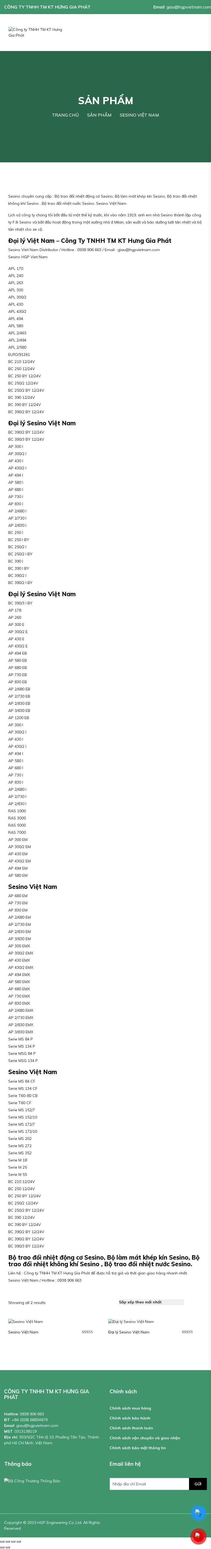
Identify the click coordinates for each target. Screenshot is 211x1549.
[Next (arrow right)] (7, 1547)
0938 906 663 (32, 1413)
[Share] (7, 1541)
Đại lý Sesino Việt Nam (128, 1332)
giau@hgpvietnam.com (188, 7)
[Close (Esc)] (2, 1541)
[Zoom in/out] (18, 1541)
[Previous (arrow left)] (2, 1547)
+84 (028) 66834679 (30, 1419)
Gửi (198, 1483)
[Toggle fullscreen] (13, 1541)
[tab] (191, 1302)
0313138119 (26, 1431)
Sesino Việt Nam (23, 1332)
